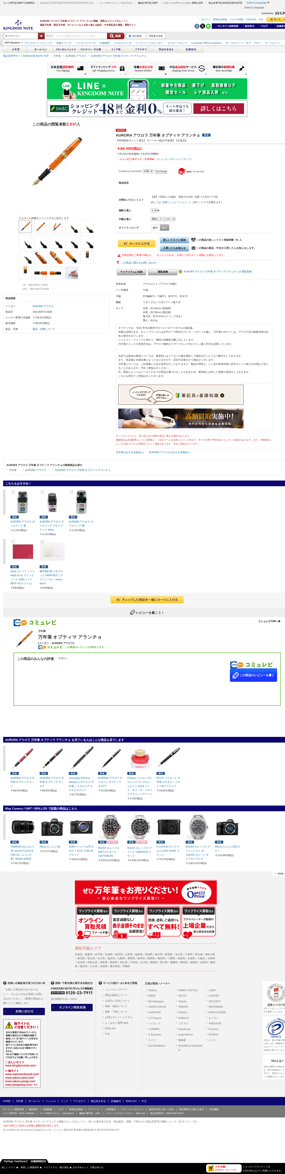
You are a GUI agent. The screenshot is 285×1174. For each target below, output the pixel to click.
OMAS (152, 995)
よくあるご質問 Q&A (116, 1022)
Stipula (182, 1001)
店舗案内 (116, 1101)
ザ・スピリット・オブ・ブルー (243, 42)
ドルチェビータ (122, 42)
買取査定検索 (156, 35)
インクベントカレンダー (149, 42)
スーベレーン (272, 42)
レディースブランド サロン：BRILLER (125, 1113)
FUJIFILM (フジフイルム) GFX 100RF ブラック (167, 850)
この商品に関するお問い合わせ (138, 262)
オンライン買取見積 (13, 1109)
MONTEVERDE (217, 1012)
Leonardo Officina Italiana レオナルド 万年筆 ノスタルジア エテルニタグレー (81, 784)
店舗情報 (47, 1109)
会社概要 (213, 1109)
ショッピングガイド (116, 989)
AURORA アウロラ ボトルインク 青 (22, 523)
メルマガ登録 (236, 19)
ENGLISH (251, 19)
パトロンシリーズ (86, 42)
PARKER (183, 1006)
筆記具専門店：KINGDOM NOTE (167, 1113)
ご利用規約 (110, 1109)
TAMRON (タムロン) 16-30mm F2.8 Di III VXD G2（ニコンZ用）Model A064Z (22, 852)
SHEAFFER (154, 1012)
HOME (7, 1101)
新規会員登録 (220, 19)
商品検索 (136, 35)
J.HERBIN (153, 1029)
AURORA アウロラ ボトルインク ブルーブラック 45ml (52, 525)
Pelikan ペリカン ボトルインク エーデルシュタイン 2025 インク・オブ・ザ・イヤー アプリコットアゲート (139, 786)
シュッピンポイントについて (174, 159)
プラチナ (183, 1023)
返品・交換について (44, 328)
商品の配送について (116, 995)
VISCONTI (215, 1001)
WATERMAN (216, 1006)
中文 (261, 19)
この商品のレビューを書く (257, 675)
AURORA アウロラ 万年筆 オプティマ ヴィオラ (52, 781)
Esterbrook (184, 1029)
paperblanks (185, 1034)
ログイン (206, 19)
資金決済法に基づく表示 (161, 1109)
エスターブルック (177, 42)
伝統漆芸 (105, 42)
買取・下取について (116, 1011)
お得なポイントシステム (118, 1017)
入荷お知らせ (96, 1167)
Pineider (213, 1029)
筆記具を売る (98, 1101)
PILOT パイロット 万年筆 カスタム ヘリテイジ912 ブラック (168, 781)
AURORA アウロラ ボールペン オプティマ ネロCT (110, 781)
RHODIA (213, 1034)
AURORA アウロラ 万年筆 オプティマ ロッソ (22, 781)
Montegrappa (156, 1001)
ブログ (60, 1109)
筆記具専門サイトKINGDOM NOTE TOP (26, 55)
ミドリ (212, 1040)
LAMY (212, 990)
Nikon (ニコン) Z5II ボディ (227, 848)
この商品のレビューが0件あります (84, 647)
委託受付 (33, 1109)
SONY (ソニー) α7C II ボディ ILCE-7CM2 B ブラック (81, 850)
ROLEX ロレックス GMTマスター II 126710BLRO (108, 851)
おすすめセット (81, 1167)
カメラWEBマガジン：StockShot (56, 1113)
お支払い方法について (117, 1000)
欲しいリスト (10, 1167)
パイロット (154, 1023)
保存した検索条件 (31, 1167)
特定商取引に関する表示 (191, 1109)
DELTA (182, 995)
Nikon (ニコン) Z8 (50, 846)
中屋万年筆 (215, 1023)
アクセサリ (79, 1101)
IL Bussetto (154, 1034)
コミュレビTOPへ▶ (269, 621)
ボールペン (34, 1101)
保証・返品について (116, 1006)
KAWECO (183, 1018)
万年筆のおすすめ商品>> (130, 452)
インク (64, 1101)
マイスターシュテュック (38, 42)
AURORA (214, 995)
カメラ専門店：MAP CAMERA (18, 1113)
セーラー (214, 1018)
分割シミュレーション (174, 202)
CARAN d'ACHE (157, 1006)
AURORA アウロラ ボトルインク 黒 (81, 523)
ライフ (152, 1040)
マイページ (93, 1109)
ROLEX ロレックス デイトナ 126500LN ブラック (139, 851)
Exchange (161, 171)
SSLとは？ (277, 1060)
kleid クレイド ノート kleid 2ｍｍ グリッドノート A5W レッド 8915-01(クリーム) (22, 577)
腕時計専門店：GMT (90, 1113)
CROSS (182, 1012)
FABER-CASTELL (188, 990)
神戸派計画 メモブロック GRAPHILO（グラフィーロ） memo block (51, 577)
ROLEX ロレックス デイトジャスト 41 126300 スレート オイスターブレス (198, 852)
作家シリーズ (63, 42)
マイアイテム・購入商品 (58, 1167)
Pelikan (152, 990)
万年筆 (57, 55)
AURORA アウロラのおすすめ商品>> (170, 452)
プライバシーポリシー (132, 1109)
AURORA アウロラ (75, 55)
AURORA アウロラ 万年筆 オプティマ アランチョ (118, 55)
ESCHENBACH (156, 1045)
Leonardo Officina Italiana (207, 42)
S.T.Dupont (154, 1018)
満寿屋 (182, 1040)
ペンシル (51, 1101)
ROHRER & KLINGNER (190, 1048)
